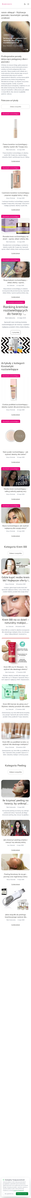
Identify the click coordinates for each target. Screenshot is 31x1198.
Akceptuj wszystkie (22, 1193)
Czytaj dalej (15, 332)
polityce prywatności (19, 1190)
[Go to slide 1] (24, 49)
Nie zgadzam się (9, 1193)
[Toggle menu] (28, 4)
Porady (7, 35)
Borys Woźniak (7, 46)
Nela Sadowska (10, 149)
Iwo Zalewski (10, 285)
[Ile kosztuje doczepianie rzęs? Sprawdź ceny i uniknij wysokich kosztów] (15, 36)
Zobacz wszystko (15, 106)
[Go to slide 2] (25, 49)
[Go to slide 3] (27, 49)
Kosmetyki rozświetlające (11, 114)
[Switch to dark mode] (24, 4)
